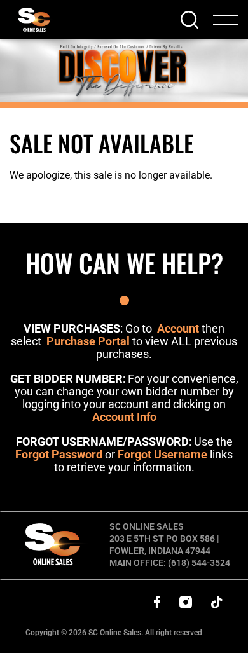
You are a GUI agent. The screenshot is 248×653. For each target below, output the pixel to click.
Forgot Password (58, 454)
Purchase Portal (88, 341)
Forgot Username (162, 454)
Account (178, 328)
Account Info (124, 416)
